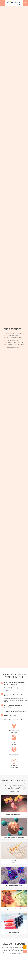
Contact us (16, 952)
